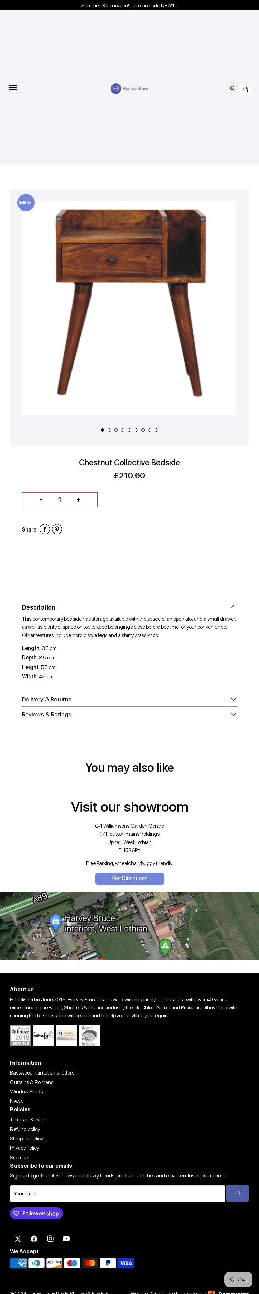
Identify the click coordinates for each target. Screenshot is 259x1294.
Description (38, 607)
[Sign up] (237, 1193)
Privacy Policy (24, 1148)
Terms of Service (28, 1119)
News (16, 1101)
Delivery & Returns (46, 699)
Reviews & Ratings (46, 714)
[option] (129, 308)
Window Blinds (26, 1091)
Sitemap (19, 1157)
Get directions (129, 878)
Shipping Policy (26, 1138)
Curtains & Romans (31, 1082)
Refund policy (25, 1129)
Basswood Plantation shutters (42, 1072)
